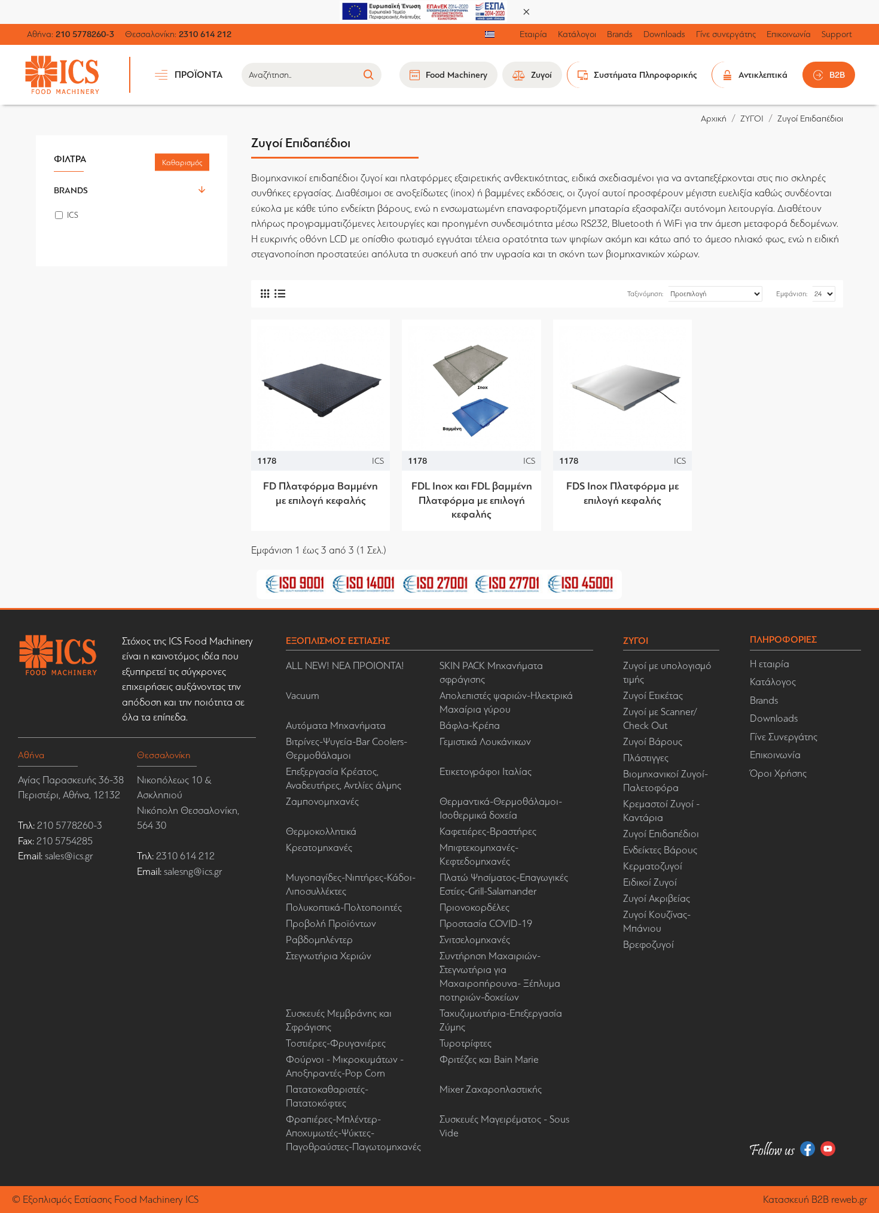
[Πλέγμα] (264, 293)
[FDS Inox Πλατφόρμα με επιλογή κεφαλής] (622, 389)
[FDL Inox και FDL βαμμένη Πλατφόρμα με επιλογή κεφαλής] (471, 389)
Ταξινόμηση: (645, 294)
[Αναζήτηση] (368, 75)
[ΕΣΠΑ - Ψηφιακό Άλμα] (423, 10)
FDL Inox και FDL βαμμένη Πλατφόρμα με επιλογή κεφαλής (471, 500)
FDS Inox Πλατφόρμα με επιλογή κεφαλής (622, 492)
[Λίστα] (279, 293)
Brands (71, 190)
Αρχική (714, 118)
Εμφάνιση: (791, 294)
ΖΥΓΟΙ (752, 118)
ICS (378, 460)
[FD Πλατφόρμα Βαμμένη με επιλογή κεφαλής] (320, 389)
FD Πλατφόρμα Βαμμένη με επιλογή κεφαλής (320, 492)
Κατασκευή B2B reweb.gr (815, 1199)
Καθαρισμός (182, 162)
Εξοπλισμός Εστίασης (67, 1199)
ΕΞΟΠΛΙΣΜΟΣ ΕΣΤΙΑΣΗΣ (338, 640)
